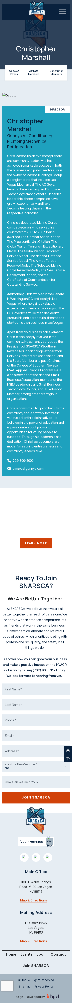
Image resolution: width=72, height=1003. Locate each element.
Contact (58, 954)
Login (42, 954)
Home (11, 954)
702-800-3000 (23, 460)
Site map (24, 986)
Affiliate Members (33, 72)
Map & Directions (33, 900)
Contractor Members (56, 72)
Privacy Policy (44, 986)
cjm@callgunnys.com (28, 468)
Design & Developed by (29, 997)
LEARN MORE (36, 543)
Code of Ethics (14, 72)
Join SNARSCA (36, 965)
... (68, 758)
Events (26, 954)
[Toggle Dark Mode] (68, 750)
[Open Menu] (62, 11)
